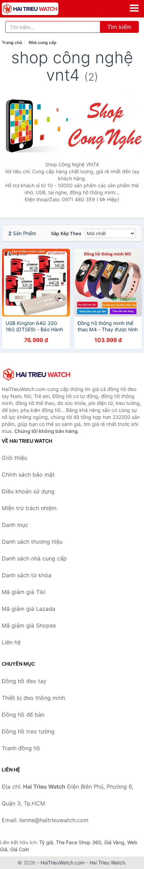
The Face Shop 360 (78, 842)
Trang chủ (12, 42)
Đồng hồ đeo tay (24, 681)
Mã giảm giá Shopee (29, 625)
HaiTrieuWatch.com (63, 863)
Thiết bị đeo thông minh (33, 697)
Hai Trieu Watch (107, 863)
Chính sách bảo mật (28, 474)
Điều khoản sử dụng (28, 491)
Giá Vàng (114, 842)
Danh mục (15, 524)
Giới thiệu (14, 457)
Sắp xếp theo (66, 233)
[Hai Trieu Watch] (37, 374)
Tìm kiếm (119, 26)
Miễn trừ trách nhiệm (29, 508)
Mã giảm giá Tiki (23, 591)
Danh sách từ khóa (26, 575)
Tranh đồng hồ (21, 748)
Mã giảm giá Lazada (28, 608)
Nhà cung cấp (43, 42)
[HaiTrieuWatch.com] (41, 9)
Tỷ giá (46, 842)
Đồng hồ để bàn (23, 714)
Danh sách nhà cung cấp (34, 558)
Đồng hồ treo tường (28, 731)
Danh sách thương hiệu (32, 541)
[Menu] (134, 8)
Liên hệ (11, 642)
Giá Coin (19, 849)
